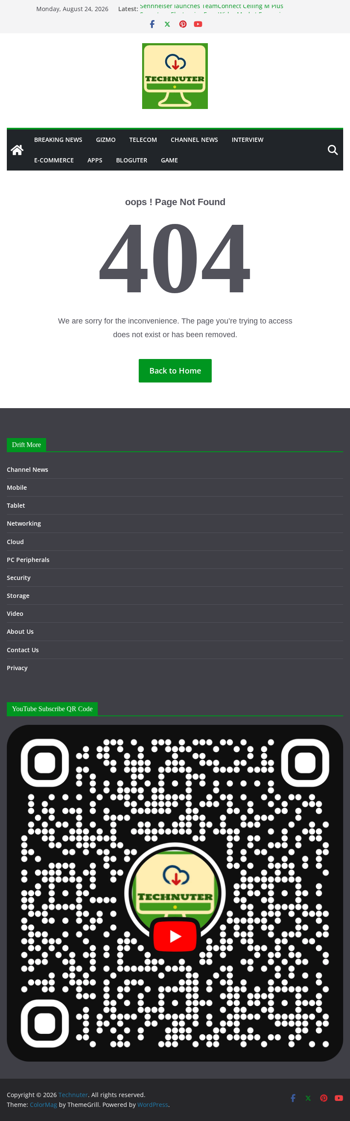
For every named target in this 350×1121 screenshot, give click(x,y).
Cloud (15, 542)
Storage (18, 595)
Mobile (17, 487)
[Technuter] (17, 150)
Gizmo (106, 139)
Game (169, 160)
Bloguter (131, 160)
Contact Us (23, 650)
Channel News (194, 139)
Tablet (16, 505)
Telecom (143, 139)
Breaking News (58, 139)
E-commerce (54, 160)
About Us (20, 631)
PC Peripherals (28, 560)
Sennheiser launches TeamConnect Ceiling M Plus (211, 9)
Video (15, 613)
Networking (24, 523)
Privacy (17, 668)
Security (19, 578)
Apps (95, 160)
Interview (247, 139)
